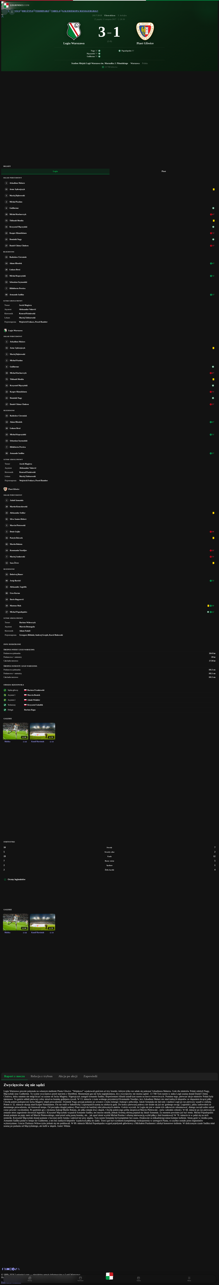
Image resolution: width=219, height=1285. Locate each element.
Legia (55, 171)
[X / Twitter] (5, 1269)
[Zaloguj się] (2, 17)
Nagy (93, 51)
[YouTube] (8, 1269)
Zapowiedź (90, 1076)
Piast (164, 171)
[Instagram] (10, 1269)
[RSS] (18, 1269)
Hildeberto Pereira (17, 288)
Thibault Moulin (16, 220)
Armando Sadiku (17, 294)
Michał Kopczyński (18, 276)
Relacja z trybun (41, 1076)
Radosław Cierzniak (18, 257)
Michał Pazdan (16, 202)
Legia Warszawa (15, 330)
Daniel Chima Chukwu (19, 245)
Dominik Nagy (16, 239)
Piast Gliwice (13, 489)
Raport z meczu (14, 1076)
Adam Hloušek (16, 263)
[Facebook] (2, 1269)
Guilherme (91, 56)
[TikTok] (16, 1269)
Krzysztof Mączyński (18, 227)
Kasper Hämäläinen (18, 233)
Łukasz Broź (15, 269)
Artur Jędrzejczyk (17, 189)
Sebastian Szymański (18, 282)
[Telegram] (13, 1269)
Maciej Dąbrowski (17, 195)
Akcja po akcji (67, 1076)
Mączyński (91, 54)
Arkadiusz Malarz (17, 183)
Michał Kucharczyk (18, 214)
